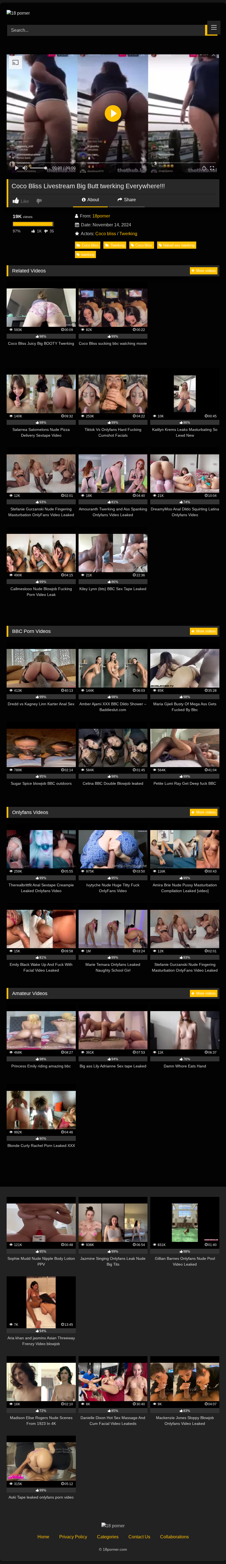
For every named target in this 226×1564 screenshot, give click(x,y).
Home (43, 1536)
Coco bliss (105, 233)
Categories (108, 1536)
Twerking (128, 233)
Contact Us (139, 1536)
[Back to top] (209, 1547)
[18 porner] (113, 12)
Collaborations (174, 1536)
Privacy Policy (73, 1536)
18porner (101, 216)
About (93, 199)
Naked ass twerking (179, 245)
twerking (87, 255)
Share (129, 199)
